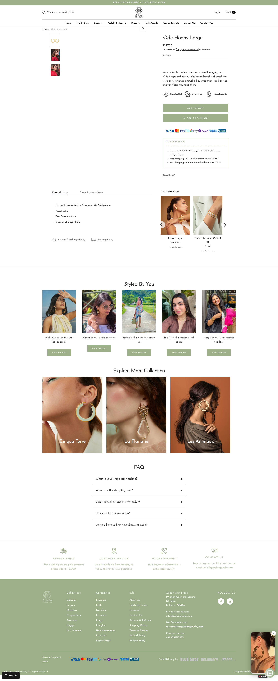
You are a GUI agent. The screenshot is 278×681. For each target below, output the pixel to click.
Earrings (101, 600)
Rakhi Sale (83, 23)
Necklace (101, 610)
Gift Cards (152, 23)
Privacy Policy (137, 641)
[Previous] (161, 224)
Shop (97, 23)
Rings (99, 620)
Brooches (101, 635)
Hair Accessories (105, 630)
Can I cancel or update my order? (118, 502)
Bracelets (101, 615)
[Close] (273, 633)
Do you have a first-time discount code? (121, 525)
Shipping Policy (105, 239)
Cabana (71, 600)
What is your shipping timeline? (116, 478)
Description (60, 192)
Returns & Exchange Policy (71, 239)
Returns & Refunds (140, 620)
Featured (134, 610)
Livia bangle (175, 238)
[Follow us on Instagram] (230, 601)
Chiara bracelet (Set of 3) (208, 240)
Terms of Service (138, 630)
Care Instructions (91, 192)
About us (134, 600)
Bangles (100, 625)
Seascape (72, 620)
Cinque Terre (74, 615)
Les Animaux (74, 630)
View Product (59, 353)
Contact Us (206, 23)
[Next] (224, 224)
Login (217, 12)
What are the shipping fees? (114, 490)
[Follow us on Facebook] (221, 601)
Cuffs (99, 605)
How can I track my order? (113, 513)
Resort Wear (103, 641)
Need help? (169, 175)
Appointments (171, 23)
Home (68, 23)
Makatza (72, 610)
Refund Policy (137, 635)
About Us (189, 23)
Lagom (71, 605)
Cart (230, 12)
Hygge (70, 625)
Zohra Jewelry (20, 672)
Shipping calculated (187, 49)
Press (134, 23)
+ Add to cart (175, 247)
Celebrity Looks (117, 23)
